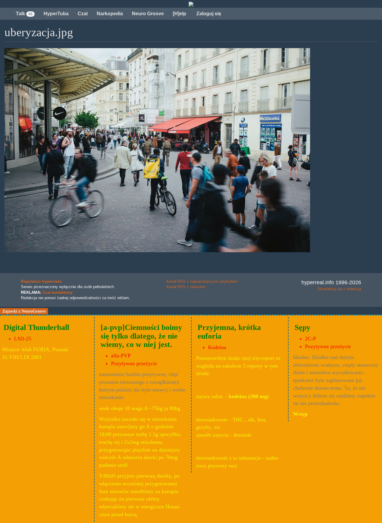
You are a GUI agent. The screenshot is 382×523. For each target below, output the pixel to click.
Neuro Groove (148, 13)
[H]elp (179, 13)
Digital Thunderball (36, 327)
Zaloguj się (208, 13)
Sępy (302, 327)
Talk (24, 13)
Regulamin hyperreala (41, 281)
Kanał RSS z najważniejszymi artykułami (202, 281)
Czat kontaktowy (57, 292)
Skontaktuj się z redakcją (339, 289)
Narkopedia (110, 13)
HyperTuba (56, 13)
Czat (83, 13)
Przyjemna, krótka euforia (229, 331)
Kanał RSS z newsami (186, 287)
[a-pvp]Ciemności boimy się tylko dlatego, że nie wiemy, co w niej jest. (141, 336)
